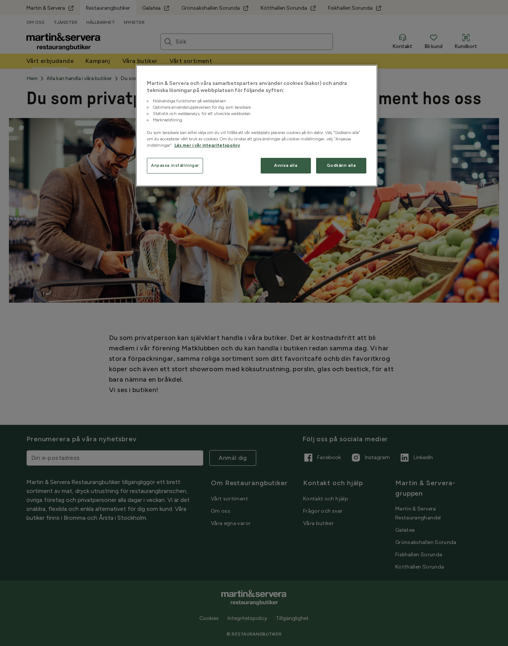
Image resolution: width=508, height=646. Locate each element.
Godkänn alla (341, 165)
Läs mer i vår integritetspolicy (207, 145)
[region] (256, 126)
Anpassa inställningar (175, 165)
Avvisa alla (285, 165)
